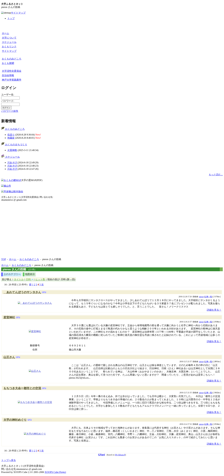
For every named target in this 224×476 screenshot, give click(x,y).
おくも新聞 (8, 63)
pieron (201, 297)
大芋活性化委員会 (11, 71)
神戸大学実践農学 (11, 79)
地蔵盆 (11, 138)
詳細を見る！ (214, 310)
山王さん (9, 357)
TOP (3, 259)
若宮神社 (9, 317)
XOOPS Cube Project (55, 472)
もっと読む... (216, 174)
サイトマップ (18, 12)
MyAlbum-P (120, 455)
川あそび (12, 162)
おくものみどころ (11, 58)
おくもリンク (9, 46)
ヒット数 (40, 279)
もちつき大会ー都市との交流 (22, 388)
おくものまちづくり (16, 144)
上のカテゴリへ (12, 274)
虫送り (11, 134)
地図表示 (30, 274)
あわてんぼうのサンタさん (22, 292)
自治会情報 (8, 75)
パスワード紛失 (9, 111)
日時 (28, 279)
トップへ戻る (8, 460)
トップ (11, 18)
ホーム (5, 33)
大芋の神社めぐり (15, 419)
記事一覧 (208, 297)
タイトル (19, 279)
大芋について (9, 37)
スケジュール (9, 42)
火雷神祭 (12, 150)
